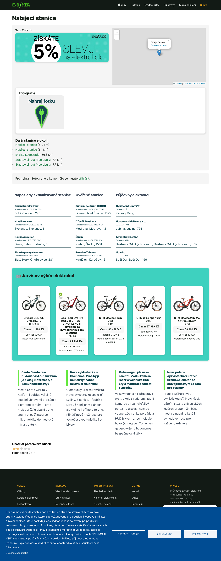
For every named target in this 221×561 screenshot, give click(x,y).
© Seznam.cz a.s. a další (194, 83)
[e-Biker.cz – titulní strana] (21, 5)
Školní (79, 237)
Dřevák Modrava (86, 221)
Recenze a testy (64, 504)
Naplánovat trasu (158, 45)
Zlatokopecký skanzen (29, 252)
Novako (120, 252)
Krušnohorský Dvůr (27, 206)
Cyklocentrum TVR (127, 206)
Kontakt (136, 491)
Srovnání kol (62, 497)
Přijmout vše (200, 534)
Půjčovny (169, 4)
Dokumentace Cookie (17, 553)
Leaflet (178, 83)
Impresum (137, 504)
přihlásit (83, 178)
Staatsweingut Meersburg (33, 159)
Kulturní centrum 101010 (91, 206)
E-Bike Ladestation (28, 154)
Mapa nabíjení (187, 4)
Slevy (203, 4)
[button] (159, 53)
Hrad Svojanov (24, 221)
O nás (135, 497)
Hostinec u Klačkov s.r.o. (131, 221)
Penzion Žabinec (86, 252)
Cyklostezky (151, 4)
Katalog (135, 4)
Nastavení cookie (128, 534)
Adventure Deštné (127, 237)
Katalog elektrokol (27, 497)
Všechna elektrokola (67, 491)
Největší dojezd (102, 504)
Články (122, 4)
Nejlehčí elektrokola (105, 497)
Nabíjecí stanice (26, 144)
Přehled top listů (103, 491)
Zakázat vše (164, 534)
